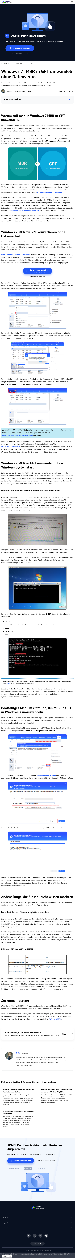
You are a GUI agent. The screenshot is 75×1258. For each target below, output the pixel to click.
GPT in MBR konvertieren (10, 447)
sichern (8, 683)
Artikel (7, 64)
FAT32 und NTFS (55, 1019)
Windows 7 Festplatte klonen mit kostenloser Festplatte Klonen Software (18, 1091)
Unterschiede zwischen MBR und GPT (25, 210)
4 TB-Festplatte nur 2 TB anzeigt (49, 192)
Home (2, 64)
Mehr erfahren (68, 1254)
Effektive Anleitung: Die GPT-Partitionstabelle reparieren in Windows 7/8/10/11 (56, 1091)
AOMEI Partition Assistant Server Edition (17, 435)
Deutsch (36, 1243)
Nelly (10, 91)
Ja (65, 1034)
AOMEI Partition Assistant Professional (15, 255)
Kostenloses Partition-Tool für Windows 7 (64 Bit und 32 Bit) (18, 1112)
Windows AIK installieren (46, 775)
